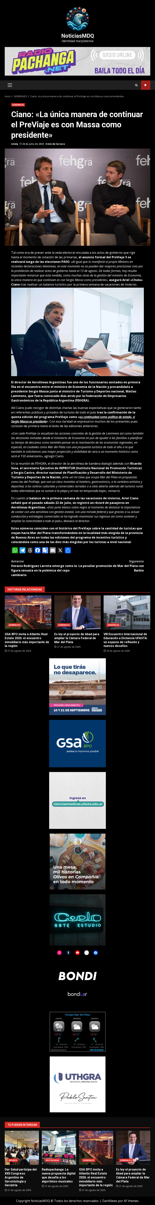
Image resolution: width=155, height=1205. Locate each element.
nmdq (14, 144)
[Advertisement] (77, 61)
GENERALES (18, 104)
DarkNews (109, 1201)
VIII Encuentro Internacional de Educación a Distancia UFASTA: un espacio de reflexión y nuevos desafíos (127, 612)
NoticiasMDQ (77, 36)
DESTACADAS (52, 1160)
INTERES (13, 1160)
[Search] (136, 85)
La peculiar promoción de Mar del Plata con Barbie (111, 565)
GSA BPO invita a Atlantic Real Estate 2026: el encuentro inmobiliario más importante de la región (28, 612)
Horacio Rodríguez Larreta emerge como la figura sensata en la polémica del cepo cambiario (44, 568)
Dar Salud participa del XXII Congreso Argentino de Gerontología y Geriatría (22, 1148)
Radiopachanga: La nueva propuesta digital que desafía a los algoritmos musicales (59, 1148)
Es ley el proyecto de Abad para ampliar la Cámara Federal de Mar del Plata (77, 612)
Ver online (145, 85)
